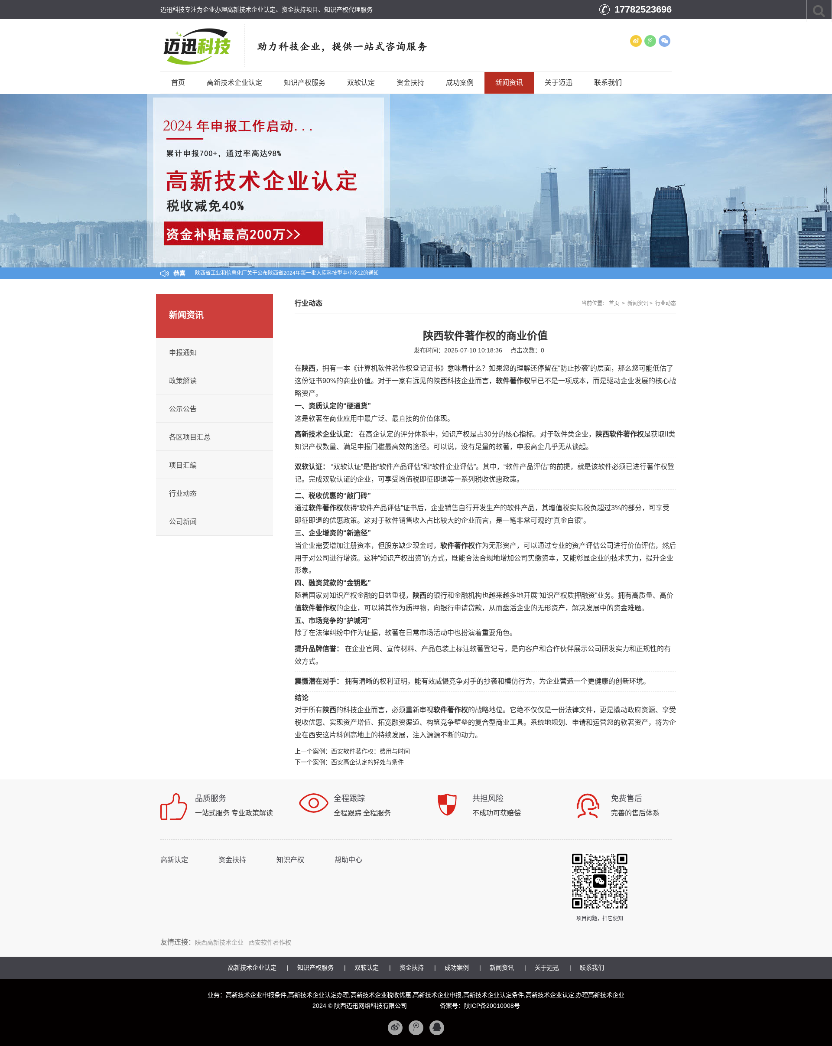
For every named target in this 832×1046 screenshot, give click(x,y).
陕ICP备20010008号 (492, 1005)
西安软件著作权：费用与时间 (370, 751)
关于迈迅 (558, 82)
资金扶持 (410, 82)
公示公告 (183, 409)
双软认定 (361, 82)
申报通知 (183, 352)
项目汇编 (183, 465)
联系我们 (608, 82)
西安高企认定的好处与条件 (367, 762)
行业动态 (665, 303)
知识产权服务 (304, 82)
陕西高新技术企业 (219, 942)
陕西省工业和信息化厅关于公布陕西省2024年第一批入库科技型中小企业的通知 (287, 269)
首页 (178, 82)
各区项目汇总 (190, 437)
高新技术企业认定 (234, 82)
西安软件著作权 (270, 942)
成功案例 (460, 82)
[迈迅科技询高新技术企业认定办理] (206, 45)
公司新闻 (183, 521)
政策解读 (183, 381)
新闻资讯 (509, 82)
